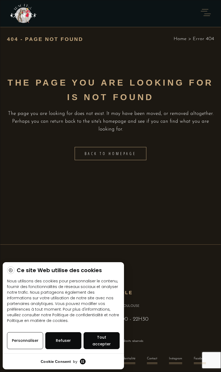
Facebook (200, 358)
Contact (152, 358)
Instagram (175, 358)
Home (180, 39)
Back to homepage (110, 153)
